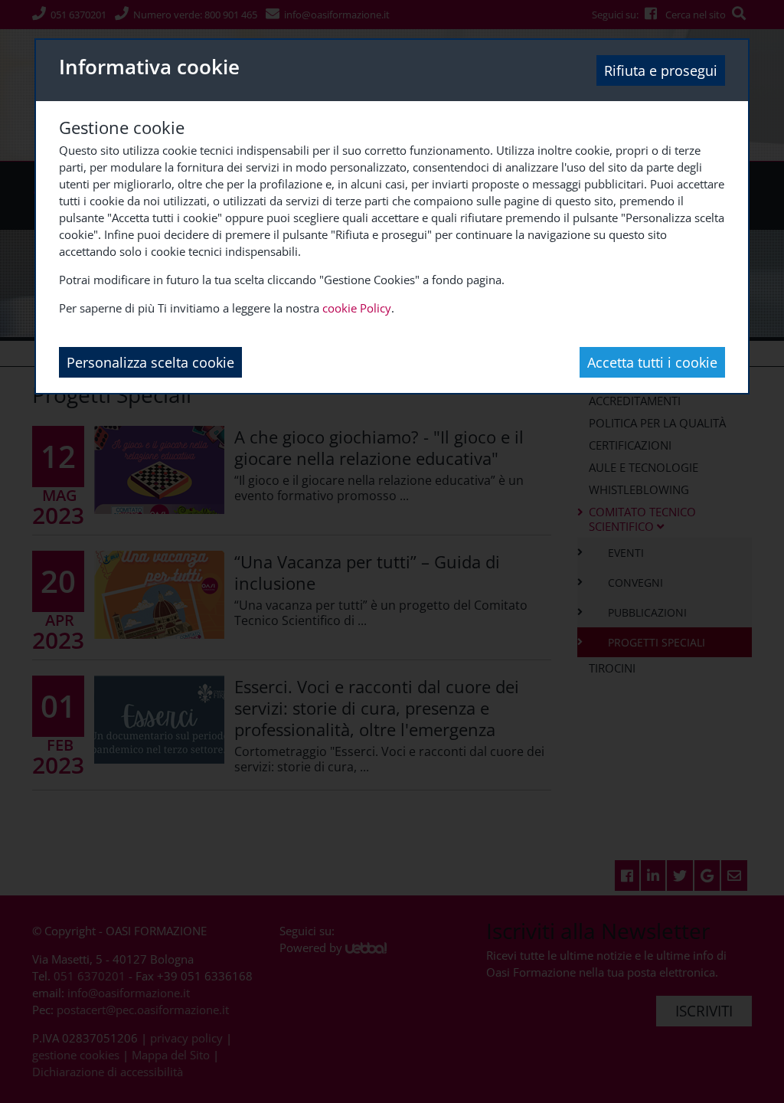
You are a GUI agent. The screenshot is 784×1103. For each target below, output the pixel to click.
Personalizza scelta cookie (150, 362)
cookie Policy (356, 308)
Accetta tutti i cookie (652, 362)
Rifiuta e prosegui (660, 70)
